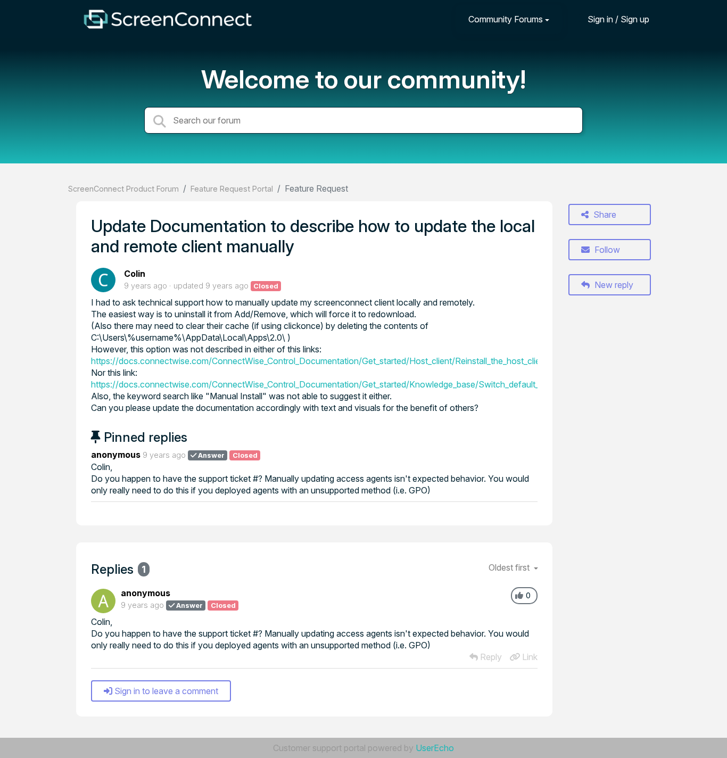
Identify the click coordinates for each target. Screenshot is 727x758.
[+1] (519, 596)
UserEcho (435, 748)
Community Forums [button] (505, 19)
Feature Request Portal (232, 188)
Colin (134, 273)
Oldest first (510, 567)
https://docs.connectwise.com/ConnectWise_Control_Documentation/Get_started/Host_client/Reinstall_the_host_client (319, 361)
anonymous (116, 454)
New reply (612, 284)
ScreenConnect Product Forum (123, 188)
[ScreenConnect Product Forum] (167, 19)
